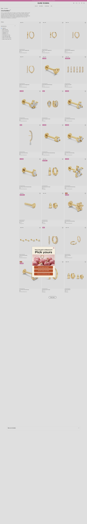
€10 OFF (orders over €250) (43, 270)
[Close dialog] (54, 248)
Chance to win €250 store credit (43, 273)
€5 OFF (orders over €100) (43, 267)
